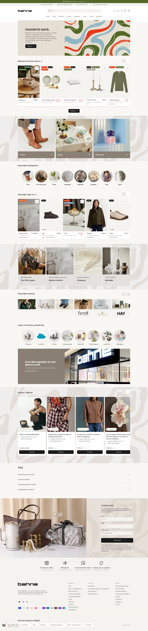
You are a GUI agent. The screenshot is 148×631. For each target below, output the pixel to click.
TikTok (117, 604)
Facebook (118, 599)
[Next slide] (128, 60)
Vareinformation (93, 594)
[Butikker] (125, 10)
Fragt (70, 599)
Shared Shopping (120, 591)
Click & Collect (119, 589)
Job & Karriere (92, 591)
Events (117, 596)
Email (102, 523)
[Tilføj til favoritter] (37, 68)
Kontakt (70, 604)
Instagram (118, 602)
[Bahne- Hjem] (32, 11)
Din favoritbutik (105, 530)
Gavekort (71, 602)
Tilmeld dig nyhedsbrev (122, 594)
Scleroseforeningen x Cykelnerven (98, 589)
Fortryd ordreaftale (74, 594)
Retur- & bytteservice (75, 589)
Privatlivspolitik (73, 607)
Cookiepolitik (72, 609)
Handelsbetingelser (74, 596)
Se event (32, 452)
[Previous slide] (124, 60)
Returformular (73, 591)
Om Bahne (91, 586)
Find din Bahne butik (121, 586)
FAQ (69, 586)
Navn (102, 516)
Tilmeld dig (117, 540)
